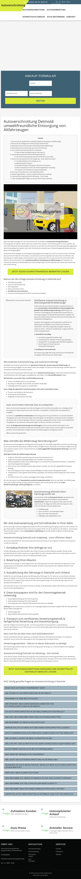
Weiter (40, 101)
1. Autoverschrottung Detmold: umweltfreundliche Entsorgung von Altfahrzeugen (35, 141)
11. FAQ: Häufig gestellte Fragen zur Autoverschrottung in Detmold (31, 178)
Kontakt (58, 849)
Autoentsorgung (20, 408)
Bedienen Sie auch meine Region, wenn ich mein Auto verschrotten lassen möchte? (40, 766)
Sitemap (58, 854)
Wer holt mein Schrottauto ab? (22, 773)
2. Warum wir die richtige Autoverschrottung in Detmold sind (29, 143)
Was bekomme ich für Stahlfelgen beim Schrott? (31, 783)
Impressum (59, 851)
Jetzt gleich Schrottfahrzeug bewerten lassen (40, 272)
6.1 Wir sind (18, 157)
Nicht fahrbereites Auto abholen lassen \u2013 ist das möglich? (39, 733)
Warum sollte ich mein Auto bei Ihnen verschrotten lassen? (37, 728)
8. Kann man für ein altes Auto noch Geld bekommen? (27, 172)
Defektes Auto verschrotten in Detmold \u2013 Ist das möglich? (39, 794)
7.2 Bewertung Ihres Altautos (23, 163)
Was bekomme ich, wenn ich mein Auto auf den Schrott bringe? (38, 778)
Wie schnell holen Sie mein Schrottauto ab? (28, 738)
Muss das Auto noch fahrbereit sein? (25, 688)
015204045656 (5, 855)
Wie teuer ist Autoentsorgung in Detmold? (28, 693)
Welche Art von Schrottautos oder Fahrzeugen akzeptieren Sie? (40, 744)
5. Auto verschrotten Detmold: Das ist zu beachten (26, 150)
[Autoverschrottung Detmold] (3, 2)
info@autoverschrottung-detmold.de (12, 859)
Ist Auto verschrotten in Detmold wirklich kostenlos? (35, 712)
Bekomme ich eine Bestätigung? (21, 698)
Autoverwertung (26, 148)
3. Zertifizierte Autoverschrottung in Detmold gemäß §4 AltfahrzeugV (31, 146)
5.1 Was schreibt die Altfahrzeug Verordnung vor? (29, 152)
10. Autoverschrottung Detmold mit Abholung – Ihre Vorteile (29, 176)
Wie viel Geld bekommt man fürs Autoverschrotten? (33, 717)
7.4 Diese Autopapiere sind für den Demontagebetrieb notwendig (34, 168)
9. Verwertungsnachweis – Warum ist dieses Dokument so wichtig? (31, 174)
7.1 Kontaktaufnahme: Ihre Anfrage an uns (27, 161)
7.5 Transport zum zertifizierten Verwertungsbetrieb (30, 170)
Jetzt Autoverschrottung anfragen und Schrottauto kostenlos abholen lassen (40, 670)
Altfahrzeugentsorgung (51, 527)
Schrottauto (31, 586)
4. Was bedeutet (15, 148)
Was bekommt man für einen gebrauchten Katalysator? (34, 789)
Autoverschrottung (32, 849)
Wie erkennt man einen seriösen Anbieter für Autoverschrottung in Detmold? (29, 705)
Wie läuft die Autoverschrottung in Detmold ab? (31, 760)
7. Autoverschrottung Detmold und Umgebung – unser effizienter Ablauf (32, 159)
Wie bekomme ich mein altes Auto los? (25, 722)
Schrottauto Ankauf (32, 855)
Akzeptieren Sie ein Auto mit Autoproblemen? (29, 749)
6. (10, 154)
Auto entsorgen (31, 860)
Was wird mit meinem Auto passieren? (24, 754)
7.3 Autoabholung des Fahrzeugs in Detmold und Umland (32, 165)
